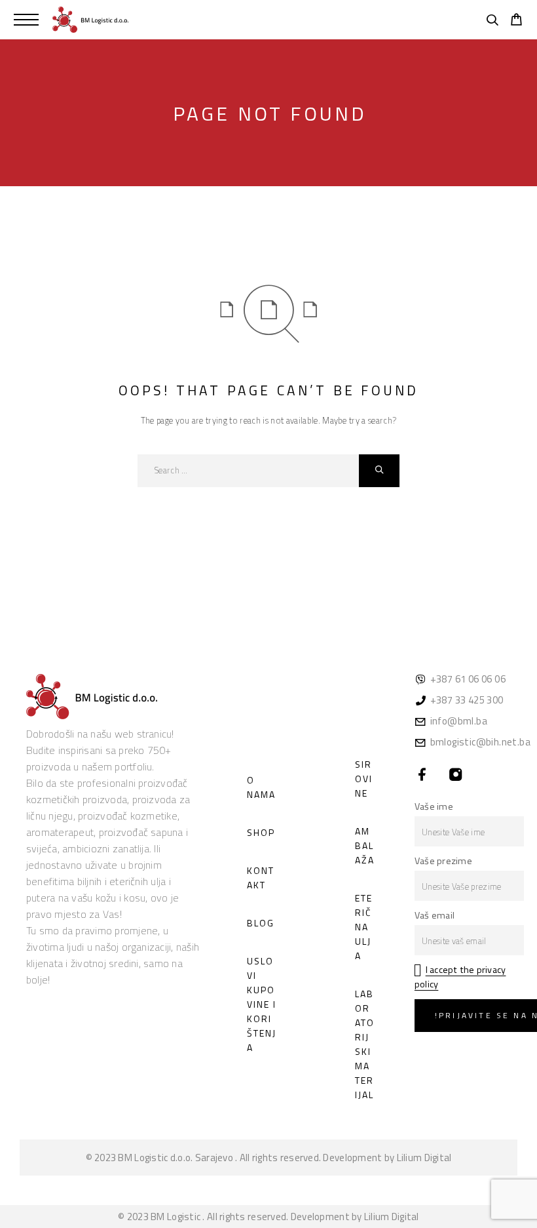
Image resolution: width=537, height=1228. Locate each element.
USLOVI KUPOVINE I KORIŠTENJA (261, 1004)
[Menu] (26, 19)
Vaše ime (434, 806)
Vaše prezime (443, 861)
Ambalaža (365, 845)
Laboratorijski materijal (365, 1044)
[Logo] (90, 20)
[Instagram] (455, 775)
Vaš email (434, 915)
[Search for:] (248, 470)
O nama (261, 787)
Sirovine (364, 778)
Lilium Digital (424, 1157)
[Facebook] (422, 775)
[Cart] (516, 20)
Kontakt (260, 877)
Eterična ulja (364, 926)
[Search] (492, 21)
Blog (260, 923)
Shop (261, 832)
